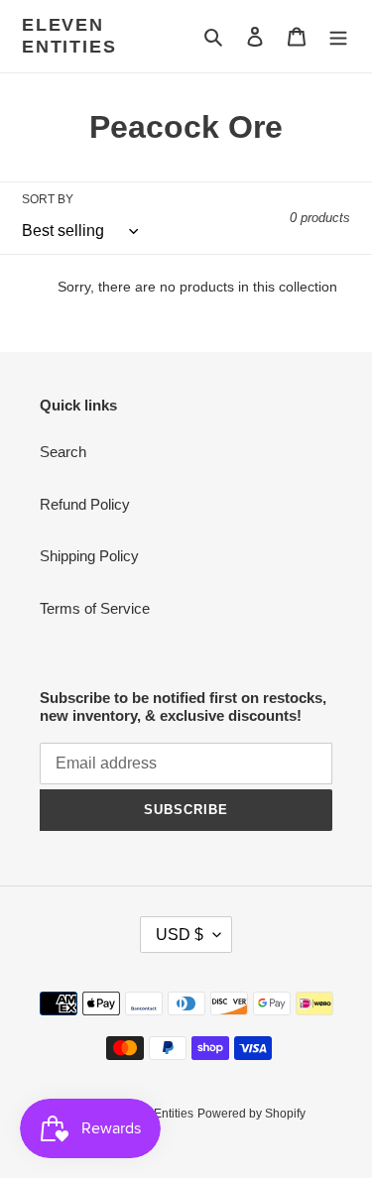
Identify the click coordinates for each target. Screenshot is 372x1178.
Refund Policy (85, 504)
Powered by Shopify (251, 1113)
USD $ (179, 934)
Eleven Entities (69, 36)
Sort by (47, 199)
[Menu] (338, 36)
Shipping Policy (89, 555)
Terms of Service (95, 608)
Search (63, 451)
